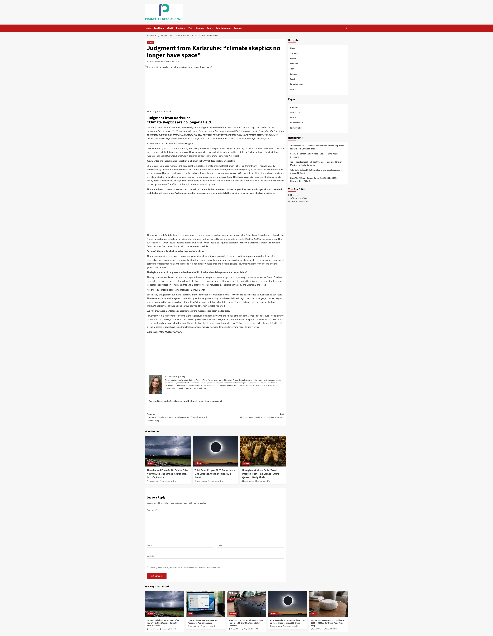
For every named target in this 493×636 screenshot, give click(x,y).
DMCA (293, 117)
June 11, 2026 (261, 481)
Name (150, 545)
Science (200, 28)
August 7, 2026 (214, 481)
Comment (152, 510)
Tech (190, 28)
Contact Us (295, 112)
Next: (262, 416)
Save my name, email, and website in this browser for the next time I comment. (185, 567)
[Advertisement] (215, 90)
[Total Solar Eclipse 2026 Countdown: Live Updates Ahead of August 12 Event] (215, 451)
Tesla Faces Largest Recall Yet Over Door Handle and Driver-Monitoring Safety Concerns (316, 163)
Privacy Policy (296, 128)
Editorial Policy (296, 122)
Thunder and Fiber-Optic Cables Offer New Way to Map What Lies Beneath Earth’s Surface (167, 473)
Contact (238, 28)
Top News (159, 28)
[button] (346, 28)
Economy (180, 28)
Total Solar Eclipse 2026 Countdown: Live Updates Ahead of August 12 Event (215, 473)
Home (148, 28)
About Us (294, 107)
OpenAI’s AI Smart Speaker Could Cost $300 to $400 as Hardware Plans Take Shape (314, 179)
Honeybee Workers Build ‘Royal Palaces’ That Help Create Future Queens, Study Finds (260, 473)
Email (220, 545)
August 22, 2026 (167, 481)
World (170, 28)
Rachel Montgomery (156, 62)
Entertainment (223, 28)
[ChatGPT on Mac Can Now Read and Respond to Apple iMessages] (205, 604)
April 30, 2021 (170, 62)
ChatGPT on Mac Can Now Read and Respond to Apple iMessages (314, 155)
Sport (210, 28)
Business (233, 614)
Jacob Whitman (154, 481)
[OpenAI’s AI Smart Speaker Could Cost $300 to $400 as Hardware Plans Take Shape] (328, 604)
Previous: (177, 417)
